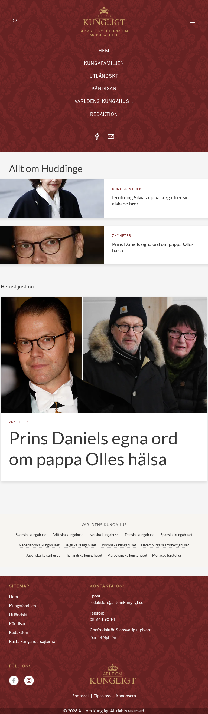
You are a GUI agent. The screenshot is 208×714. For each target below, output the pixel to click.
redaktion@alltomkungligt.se (116, 602)
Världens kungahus (102, 102)
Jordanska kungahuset (118, 545)
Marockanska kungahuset (127, 555)
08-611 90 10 (102, 619)
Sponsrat (80, 695)
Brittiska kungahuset (69, 535)
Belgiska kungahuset (80, 545)
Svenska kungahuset (32, 535)
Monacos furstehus (167, 555)
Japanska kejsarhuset (43, 555)
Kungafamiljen (104, 64)
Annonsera (125, 695)
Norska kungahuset (105, 535)
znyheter (121, 236)
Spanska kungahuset (177, 535)
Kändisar (104, 89)
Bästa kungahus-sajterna (32, 641)
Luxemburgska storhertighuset (165, 545)
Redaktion (104, 115)
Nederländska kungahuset (39, 545)
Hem (104, 51)
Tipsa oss (102, 695)
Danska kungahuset (140, 535)
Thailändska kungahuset (83, 555)
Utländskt (104, 76)
